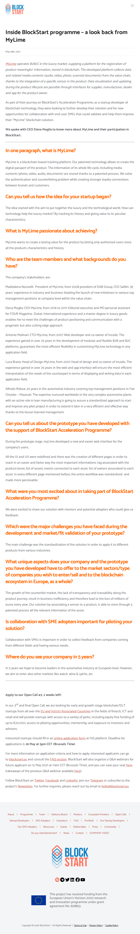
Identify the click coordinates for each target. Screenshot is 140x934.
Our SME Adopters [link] (27, 827)
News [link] (66, 833)
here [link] (129, 765)
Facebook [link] (52, 780)
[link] (14, 9)
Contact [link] (79, 833)
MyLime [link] (10, 64)
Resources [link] (48, 827)
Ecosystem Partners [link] (98, 814)
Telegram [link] (96, 780)
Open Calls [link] (120, 814)
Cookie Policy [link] (111, 925)
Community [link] (110, 827)
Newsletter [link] (25, 786)
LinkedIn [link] (72, 780)
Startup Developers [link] (19, 821)
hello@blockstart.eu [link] (115, 786)
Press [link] (95, 827)
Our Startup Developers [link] (112, 821)
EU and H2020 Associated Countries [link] (66, 711)
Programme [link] (26, 814)
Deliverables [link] (79, 827)
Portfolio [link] (89, 821)
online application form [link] (69, 738)
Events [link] (63, 827)
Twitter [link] (39, 780)
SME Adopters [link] (43, 821)
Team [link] (42, 814)
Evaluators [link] (62, 821)
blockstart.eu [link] (18, 759)
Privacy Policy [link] (96, 925)
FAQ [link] (76, 821)
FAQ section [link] (58, 759)
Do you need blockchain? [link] (44, 833)
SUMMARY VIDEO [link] (99, 833)
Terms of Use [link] (80, 925)
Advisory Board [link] (59, 814)
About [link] (11, 814)
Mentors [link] (77, 814)
